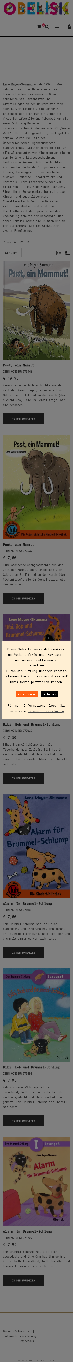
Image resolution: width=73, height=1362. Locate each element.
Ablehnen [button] (49, 694)
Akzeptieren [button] (27, 694)
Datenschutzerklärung (46, 711)
